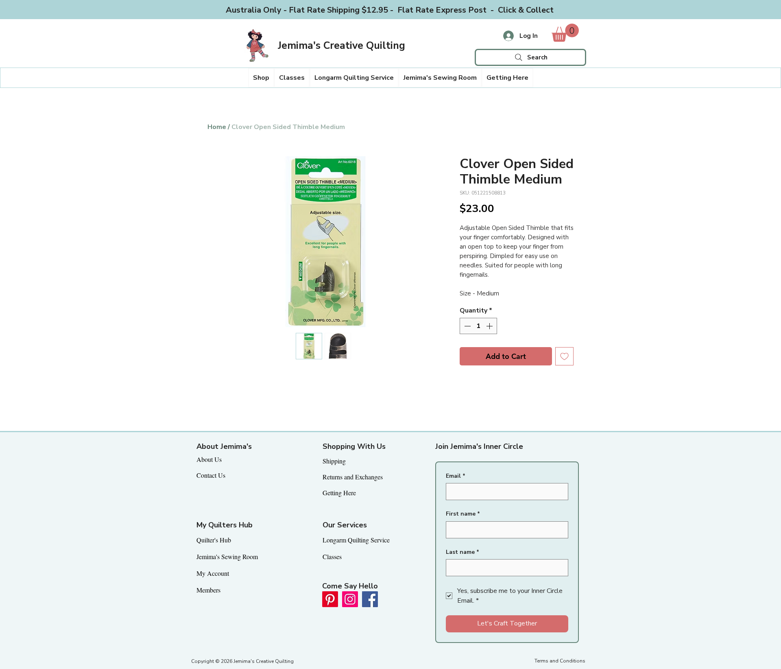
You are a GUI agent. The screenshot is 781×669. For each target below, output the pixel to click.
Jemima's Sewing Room (227, 556)
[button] (261, 77)
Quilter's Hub (213, 540)
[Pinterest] (330, 599)
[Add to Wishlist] (564, 356)
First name (463, 514)
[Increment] (490, 326)
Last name (462, 552)
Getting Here (339, 492)
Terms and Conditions (559, 661)
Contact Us (210, 475)
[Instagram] (350, 599)
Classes (332, 556)
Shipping (334, 461)
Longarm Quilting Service (356, 540)
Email (455, 476)
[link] (565, 33)
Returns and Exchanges (353, 476)
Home (216, 126)
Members (208, 590)
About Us (209, 459)
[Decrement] (466, 326)
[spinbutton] (478, 326)
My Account (212, 573)
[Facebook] (370, 599)
